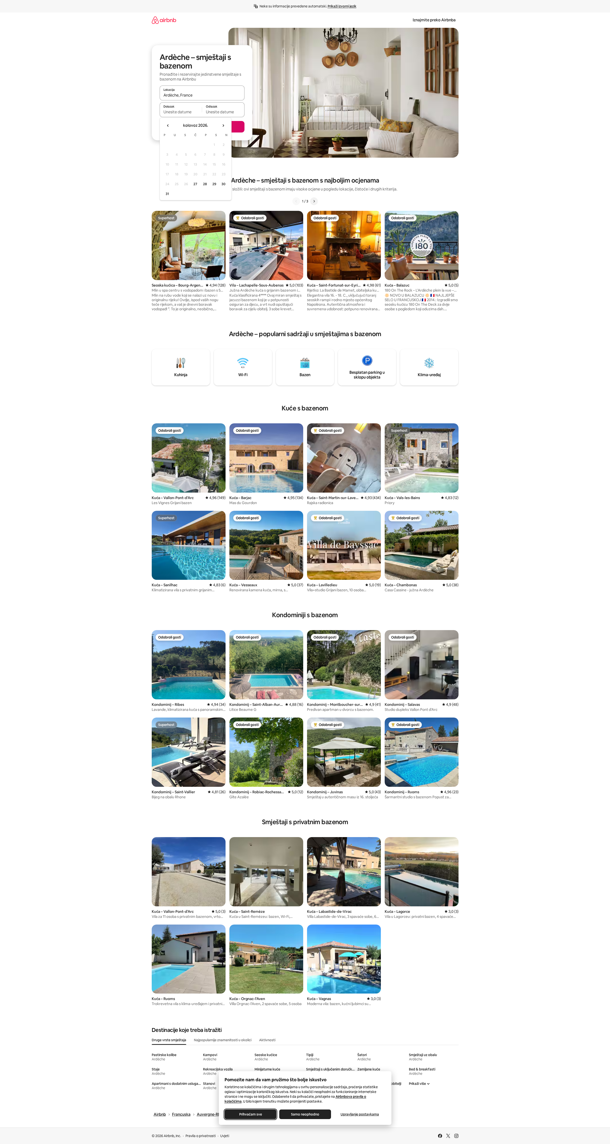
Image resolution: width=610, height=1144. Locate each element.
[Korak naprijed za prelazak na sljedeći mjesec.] (223, 125)
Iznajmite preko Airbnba (434, 20)
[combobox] (202, 95)
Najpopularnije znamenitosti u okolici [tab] (222, 1040)
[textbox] (180, 112)
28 (205, 184)
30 (223, 184)
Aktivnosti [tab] (267, 1040)
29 (214, 184)
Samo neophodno (305, 1114)
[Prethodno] (296, 201)
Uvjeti (224, 1136)
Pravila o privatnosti (201, 1136)
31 (167, 194)
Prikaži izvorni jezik (342, 6)
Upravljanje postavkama (360, 1114)
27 (195, 184)
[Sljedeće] (314, 201)
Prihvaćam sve (250, 1114)
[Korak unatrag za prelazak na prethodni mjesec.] (168, 125)
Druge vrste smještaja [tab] (169, 1040)
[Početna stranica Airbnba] (164, 20)
